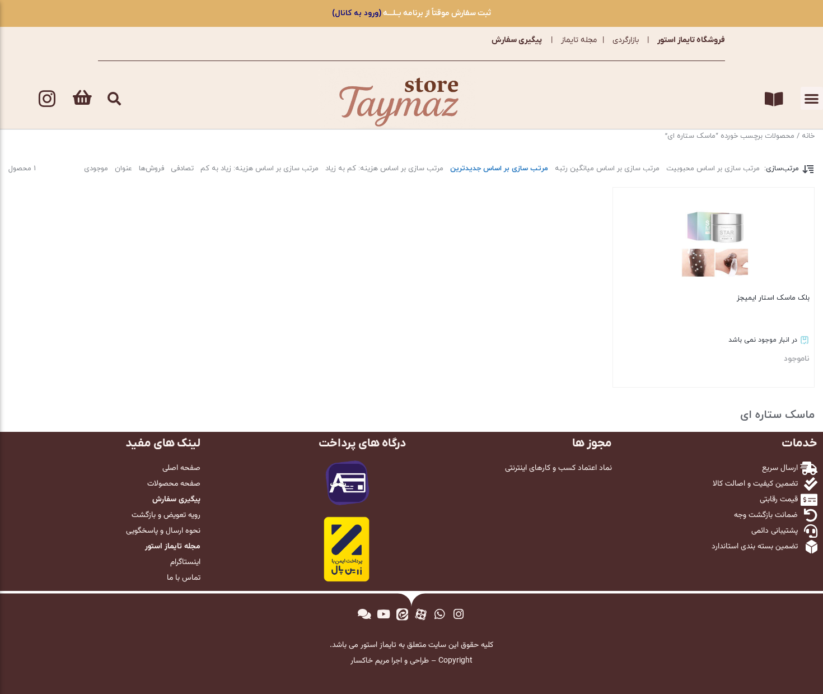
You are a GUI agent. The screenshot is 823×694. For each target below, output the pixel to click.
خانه (808, 136)
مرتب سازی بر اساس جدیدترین (499, 169)
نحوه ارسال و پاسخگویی (163, 531)
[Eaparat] (421, 614)
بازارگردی (625, 40)
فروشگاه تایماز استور (691, 40)
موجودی (96, 169)
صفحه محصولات (173, 484)
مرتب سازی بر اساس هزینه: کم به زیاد (384, 169)
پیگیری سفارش (517, 40)
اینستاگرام (185, 562)
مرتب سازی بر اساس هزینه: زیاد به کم (259, 169)
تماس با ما (183, 578)
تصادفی (182, 169)
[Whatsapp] (440, 614)
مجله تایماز (579, 40)
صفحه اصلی (181, 468)
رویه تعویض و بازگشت (166, 515)
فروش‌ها (151, 169)
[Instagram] (47, 99)
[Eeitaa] (402, 614)
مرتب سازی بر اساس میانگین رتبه (607, 169)
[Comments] (364, 614)
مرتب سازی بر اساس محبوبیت (713, 169)
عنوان (123, 169)
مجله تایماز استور (172, 547)
